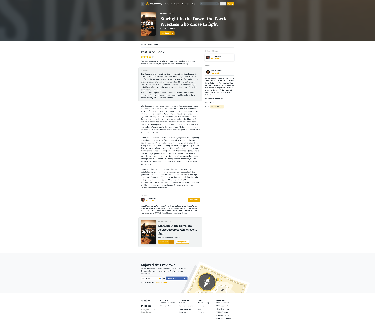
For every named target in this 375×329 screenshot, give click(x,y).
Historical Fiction (167, 14)
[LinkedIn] (149, 306)
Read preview (182, 242)
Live (199, 309)
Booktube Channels (223, 318)
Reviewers (185, 4)
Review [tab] (143, 44)
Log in (223, 4)
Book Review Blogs (223, 315)
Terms (143, 312)
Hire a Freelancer (185, 309)
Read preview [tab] (153, 44)
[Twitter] (142, 306)
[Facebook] (146, 306)
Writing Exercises (222, 303)
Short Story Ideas (222, 309)
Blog (193, 4)
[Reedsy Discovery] (145, 302)
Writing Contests (222, 306)
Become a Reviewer (167, 303)
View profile (194, 200)
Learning (201, 306)
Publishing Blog (203, 303)
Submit (176, 4)
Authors (182, 303)
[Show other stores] (173, 33)
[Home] (154, 3)
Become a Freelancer (186, 306)
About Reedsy (184, 312)
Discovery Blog (165, 306)
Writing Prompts (222, 312)
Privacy (149, 312)
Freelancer (201, 312)
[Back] (143, 4)
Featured (168, 4)
